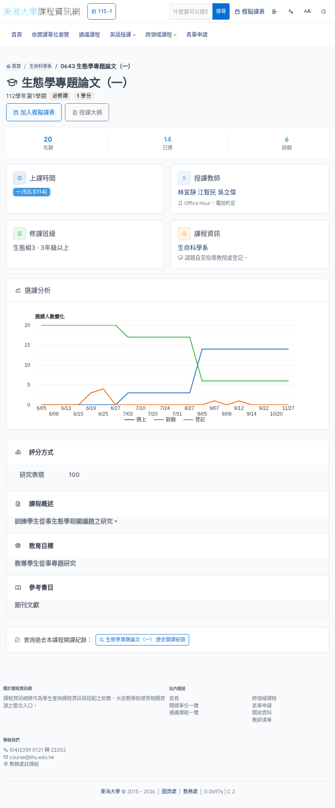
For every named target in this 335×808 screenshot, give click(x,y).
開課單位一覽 (184, 706)
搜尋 (221, 11)
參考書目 (41, 587)
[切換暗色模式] (323, 11)
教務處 (190, 791)
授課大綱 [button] (90, 112)
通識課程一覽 (184, 713)
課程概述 (41, 504)
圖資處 (169, 791)
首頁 (16, 66)
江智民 (207, 192)
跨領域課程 (264, 698)
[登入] (274, 11)
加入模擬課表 (37, 112)
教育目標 (41, 546)
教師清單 (262, 720)
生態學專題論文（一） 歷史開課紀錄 (145, 640)
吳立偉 (227, 192)
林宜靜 (187, 192)
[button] (123, 34)
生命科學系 (40, 66)
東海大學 (110, 791)
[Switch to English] (291, 11)
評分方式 (41, 452)
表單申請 (262, 706)
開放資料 (262, 713)
